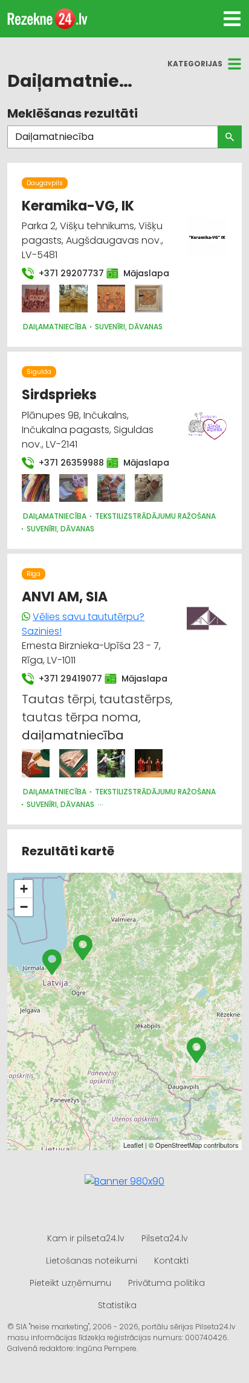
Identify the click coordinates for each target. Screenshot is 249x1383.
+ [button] (24, 888)
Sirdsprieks (59, 394)
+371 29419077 (64, 679)
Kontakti (171, 1261)
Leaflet (133, 1145)
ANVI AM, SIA (65, 596)
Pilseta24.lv (164, 1238)
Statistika (117, 1305)
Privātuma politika (166, 1283)
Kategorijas (194, 64)
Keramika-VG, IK (78, 206)
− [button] (24, 906)
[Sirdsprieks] (36, 488)
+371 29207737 (65, 273)
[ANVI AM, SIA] (36, 763)
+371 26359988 (65, 463)
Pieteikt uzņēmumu (70, 1283)
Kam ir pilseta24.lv (85, 1238)
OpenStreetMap (178, 1145)
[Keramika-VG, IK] (36, 298)
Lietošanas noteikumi (91, 1261)
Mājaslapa (140, 273)
